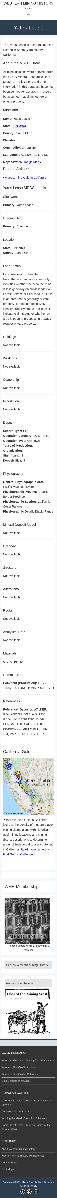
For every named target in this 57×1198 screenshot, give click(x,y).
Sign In (28, 8)
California (19, 126)
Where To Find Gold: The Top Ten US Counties (28, 1060)
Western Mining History (29, 3)
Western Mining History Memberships (23, 1155)
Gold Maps (8, 1169)
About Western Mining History (19, 1149)
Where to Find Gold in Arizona (19, 1067)
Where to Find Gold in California (24, 177)
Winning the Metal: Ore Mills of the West (25, 1118)
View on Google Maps (26, 162)
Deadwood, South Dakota (16, 1111)
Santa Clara (24, 133)
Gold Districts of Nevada (15, 1080)
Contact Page (9, 1162)
